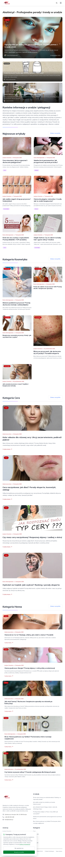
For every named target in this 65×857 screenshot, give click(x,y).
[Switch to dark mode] (56, 2)
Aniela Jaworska (7, 434)
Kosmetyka (6, 63)
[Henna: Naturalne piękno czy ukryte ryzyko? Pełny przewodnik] (32, 93)
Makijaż (7, 19)
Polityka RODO (39, 851)
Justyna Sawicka (7, 157)
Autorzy (5, 828)
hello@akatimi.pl (9, 819)
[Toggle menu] (60, 3)
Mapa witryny (59, 851)
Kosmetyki (37, 247)
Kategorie (36, 828)
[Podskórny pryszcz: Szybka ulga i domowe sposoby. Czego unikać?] (32, 71)
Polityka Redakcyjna (49, 851)
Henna (5, 84)
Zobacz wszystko (55, 133)
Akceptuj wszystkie (19, 852)
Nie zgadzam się (19, 848)
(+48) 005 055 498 (9, 817)
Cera (5, 170)
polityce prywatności (25, 844)
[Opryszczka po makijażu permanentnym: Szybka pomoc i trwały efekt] (32, 37)
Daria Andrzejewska (39, 157)
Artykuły (36, 794)
